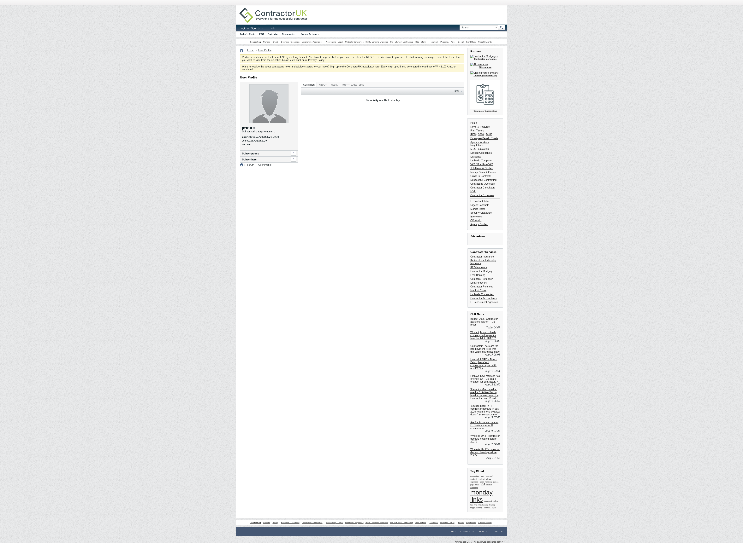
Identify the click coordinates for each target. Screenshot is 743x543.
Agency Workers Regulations (479, 144)
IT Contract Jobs (479, 201)
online (495, 501)
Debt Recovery (478, 282)
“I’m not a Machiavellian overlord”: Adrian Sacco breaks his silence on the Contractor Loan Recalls (484, 394)
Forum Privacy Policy (312, 60)
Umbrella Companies (354, 42)
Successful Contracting (483, 179)
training (492, 505)
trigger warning (476, 508)
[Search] (501, 27)
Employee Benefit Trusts (484, 138)
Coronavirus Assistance (312, 42)
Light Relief (471, 42)
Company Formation (481, 278)
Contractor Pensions (481, 286)
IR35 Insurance (478, 267)
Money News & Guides (483, 172)
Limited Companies (481, 152)
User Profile (264, 50)
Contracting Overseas (482, 183)
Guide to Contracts (480, 176)
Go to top (497, 531)
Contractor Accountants (483, 298)
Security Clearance (481, 212)
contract (473, 479)
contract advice (484, 479)
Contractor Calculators (482, 187)
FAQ (261, 34)
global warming (486, 482)
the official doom (481, 505)
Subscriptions (250, 153)
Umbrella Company (481, 160)
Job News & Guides (481, 168)
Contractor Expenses (482, 195)
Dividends (475, 156)
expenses (474, 482)
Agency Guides (479, 224)
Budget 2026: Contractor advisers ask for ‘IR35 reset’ (484, 321)
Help (272, 28)
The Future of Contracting (401, 42)
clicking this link (298, 57)
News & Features (480, 126)
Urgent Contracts (479, 205)
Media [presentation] (334, 85)
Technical (434, 42)
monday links (481, 496)
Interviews (476, 216)
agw (482, 476)
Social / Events (485, 42)
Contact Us (467, 531)
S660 (481, 134)
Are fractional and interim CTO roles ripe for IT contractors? (484, 425)
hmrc (477, 485)
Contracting (255, 42)
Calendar (273, 34)
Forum (250, 50)
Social (461, 42)
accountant (474, 476)
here (377, 66)
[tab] (309, 84)
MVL (473, 191)
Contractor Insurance (482, 256)
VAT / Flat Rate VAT (481, 164)
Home (473, 122)
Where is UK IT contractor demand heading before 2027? (485, 438)
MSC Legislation (479, 148)
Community (288, 34)
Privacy (482, 531)
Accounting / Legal (334, 42)
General (266, 42)
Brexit (275, 42)
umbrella (487, 508)
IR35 (473, 134)
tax (471, 505)
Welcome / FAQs (447, 42)
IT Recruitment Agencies (484, 302)
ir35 (483, 484)
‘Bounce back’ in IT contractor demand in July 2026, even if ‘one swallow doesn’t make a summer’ (485, 410)
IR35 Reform (420, 42)
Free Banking (477, 275)
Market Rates (477, 208)
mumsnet (488, 501)
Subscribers (249, 159)
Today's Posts (247, 34)
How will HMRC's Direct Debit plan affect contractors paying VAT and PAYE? (483, 364)
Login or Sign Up (250, 28)
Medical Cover (478, 290)
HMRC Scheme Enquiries (377, 42)
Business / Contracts (290, 42)
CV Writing (476, 220)
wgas (494, 508)
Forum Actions (309, 34)
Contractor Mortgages (482, 271)
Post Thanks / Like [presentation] (353, 85)
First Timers (477, 130)
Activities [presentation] (309, 85)
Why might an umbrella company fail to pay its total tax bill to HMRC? (483, 335)
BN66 (489, 134)
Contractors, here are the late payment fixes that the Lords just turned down (485, 348)
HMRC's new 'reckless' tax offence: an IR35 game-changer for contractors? (485, 378)
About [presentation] (323, 85)
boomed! (489, 476)
